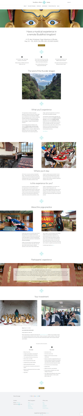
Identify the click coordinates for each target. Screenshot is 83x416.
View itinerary (45, 131)
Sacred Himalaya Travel (44, 336)
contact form (18, 404)
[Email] (39, 398)
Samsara (47, 414)
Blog (43, 404)
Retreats (29, 407)
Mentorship (30, 408)
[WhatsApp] (36, 398)
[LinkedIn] (35, 398)
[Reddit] (33, 398)
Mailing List (44, 408)
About (29, 404)
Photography (45, 407)
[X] (32, 398)
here (53, 245)
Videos (44, 405)
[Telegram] (38, 398)
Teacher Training (30, 405)
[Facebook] (30, 398)
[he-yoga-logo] (41, 0)
